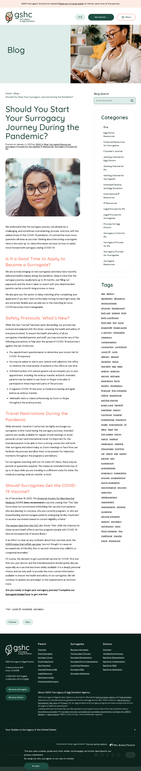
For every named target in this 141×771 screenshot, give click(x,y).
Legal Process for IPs (114, 208)
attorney (105, 308)
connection (107, 347)
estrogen (115, 376)
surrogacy (38, 609)
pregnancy (107, 473)
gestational (116, 395)
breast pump (120, 327)
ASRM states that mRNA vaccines (23, 544)
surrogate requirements (101, 712)
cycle (114, 352)
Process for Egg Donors (112, 225)
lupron (117, 434)
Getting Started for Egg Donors (114, 159)
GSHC (38, 144)
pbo (112, 458)
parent (123, 453)
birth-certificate (110, 318)
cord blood (121, 347)
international (116, 424)
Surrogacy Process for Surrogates (23, 146)
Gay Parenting (44, 665)
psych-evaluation (110, 482)
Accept (36, 766)
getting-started (109, 400)
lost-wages (107, 434)
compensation (108, 342)
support (105, 521)
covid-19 (16, 609)
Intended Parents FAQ (47, 669)
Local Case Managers (79, 665)
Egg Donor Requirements (113, 657)
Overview (42, 650)
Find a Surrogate (45, 654)
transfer (118, 536)
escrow (105, 376)
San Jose (53, 703)
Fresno (65, 703)
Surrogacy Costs (45, 657)
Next (28, 622)
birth (123, 313)
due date (106, 366)
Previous (12, 622)
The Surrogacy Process (80, 654)
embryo (105, 371)
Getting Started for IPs (114, 168)
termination (107, 526)
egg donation (126, 697)
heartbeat (106, 410)
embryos (114, 371)
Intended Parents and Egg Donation (113, 186)
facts (117, 381)
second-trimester (110, 516)
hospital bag (107, 419)
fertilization (116, 385)
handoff (119, 405)
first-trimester (119, 390)
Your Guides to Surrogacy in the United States (31, 729)
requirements (108, 507)
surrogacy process (69, 712)
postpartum (107, 463)
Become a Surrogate (18, 689)
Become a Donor (16, 697)
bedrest (116, 313)
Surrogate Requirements (81, 657)
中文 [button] (80, 17)
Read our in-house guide (71, 3)
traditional (106, 536)
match (104, 439)
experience (107, 381)
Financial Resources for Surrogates (114, 144)
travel (104, 540)
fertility (105, 385)
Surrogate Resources (60, 144)
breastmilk (106, 327)
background (118, 308)
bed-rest (105, 313)
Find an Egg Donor (45, 661)
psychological (108, 487)
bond (121, 322)
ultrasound (114, 540)
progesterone (118, 478)
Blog (46, 144)
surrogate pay (84, 712)
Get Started (100, 17)
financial (105, 390)
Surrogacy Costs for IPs (114, 235)
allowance (119, 298)
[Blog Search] (132, 100)
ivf (125, 424)
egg (114, 366)
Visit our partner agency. (96, 744)
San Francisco (124, 700)
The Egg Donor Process (113, 654)
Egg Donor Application (112, 669)
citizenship (119, 332)
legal (110, 429)
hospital (117, 414)
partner (105, 458)
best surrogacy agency (106, 697)
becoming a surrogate (47, 712)
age (103, 293)
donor (115, 361)
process (105, 478)
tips (120, 531)
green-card (107, 405)
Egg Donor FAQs (110, 665)
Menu (128, 17)
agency (110, 293)
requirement (107, 502)
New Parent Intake (46, 677)
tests (117, 526)
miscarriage (107, 448)
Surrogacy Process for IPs (113, 244)
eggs (119, 366)
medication (107, 443)
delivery (105, 356)
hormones (106, 414)
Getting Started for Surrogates (114, 177)
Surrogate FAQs (77, 669)
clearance (106, 337)
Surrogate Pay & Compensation (84, 661)
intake (104, 424)
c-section (106, 332)
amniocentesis (109, 303)
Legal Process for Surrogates (112, 216)
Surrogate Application (80, 673)
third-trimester (109, 531)
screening (27, 609)
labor (104, 429)
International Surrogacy (48, 681)
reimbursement (109, 497)
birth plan (106, 322)
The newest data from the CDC (22, 525)
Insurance (121, 419)
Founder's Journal (113, 151)
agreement (107, 298)
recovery (122, 487)
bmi (115, 322)
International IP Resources (112, 195)
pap (116, 453)
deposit (115, 356)
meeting (119, 443)
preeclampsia (108, 468)
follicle (104, 395)
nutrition (119, 448)
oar (103, 453)
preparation (120, 473)
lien (116, 429)
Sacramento (43, 703)
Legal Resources (45, 673)
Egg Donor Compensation (114, 661)
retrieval (121, 507)
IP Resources (47, 146)
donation (106, 361)
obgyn (109, 453)
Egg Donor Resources (109, 134)
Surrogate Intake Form (18, 594)
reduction (106, 492)
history (116, 410)
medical (113, 439)
